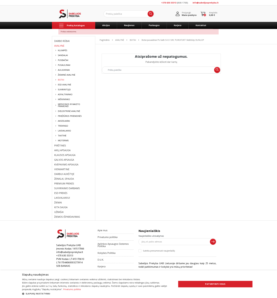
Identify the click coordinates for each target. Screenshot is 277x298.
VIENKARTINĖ (61, 169)
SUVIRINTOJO (64, 90)
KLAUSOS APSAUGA (64, 155)
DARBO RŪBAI (62, 41)
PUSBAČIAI (63, 60)
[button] (97, 293)
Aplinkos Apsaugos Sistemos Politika (113, 245)
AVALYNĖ (59, 46)
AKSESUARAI (64, 121)
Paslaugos (154, 25)
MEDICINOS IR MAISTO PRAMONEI (69, 105)
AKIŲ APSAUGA (62, 150)
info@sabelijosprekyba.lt (206, 2)
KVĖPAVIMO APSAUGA (66, 164)
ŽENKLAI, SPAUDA (64, 179)
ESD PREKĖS (60, 193)
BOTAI (61, 80)
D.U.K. (101, 260)
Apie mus (102, 230)
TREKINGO (63, 126)
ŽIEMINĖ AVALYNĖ (66, 75)
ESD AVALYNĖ (64, 85)
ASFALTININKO (65, 94)
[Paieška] (151, 14)
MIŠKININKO (64, 99)
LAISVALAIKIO (64, 131)
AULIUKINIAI (64, 70)
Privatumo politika (107, 237)
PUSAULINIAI (64, 65)
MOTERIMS (63, 140)
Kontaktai (201, 25)
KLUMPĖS (62, 50)
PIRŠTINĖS (60, 145)
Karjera (177, 25)
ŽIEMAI (58, 202)
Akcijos (106, 25)
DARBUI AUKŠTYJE (64, 174)
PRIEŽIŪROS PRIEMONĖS (70, 116)
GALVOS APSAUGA (64, 160)
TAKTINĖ (62, 136)
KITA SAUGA (61, 207)
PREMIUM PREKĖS (64, 183)
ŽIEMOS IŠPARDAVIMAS (67, 217)
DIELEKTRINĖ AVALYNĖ (69, 111)
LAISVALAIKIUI (62, 198)
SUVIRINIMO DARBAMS (67, 188)
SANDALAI (63, 55)
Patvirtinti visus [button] (215, 284)
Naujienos (129, 25)
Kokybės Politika (106, 253)
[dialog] (138, 284)
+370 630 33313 (168, 2)
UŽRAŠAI (59, 212)
